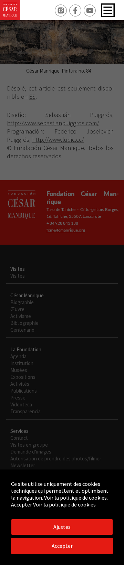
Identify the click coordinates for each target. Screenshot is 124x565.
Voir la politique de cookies (64, 504)
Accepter (62, 545)
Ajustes (62, 526)
